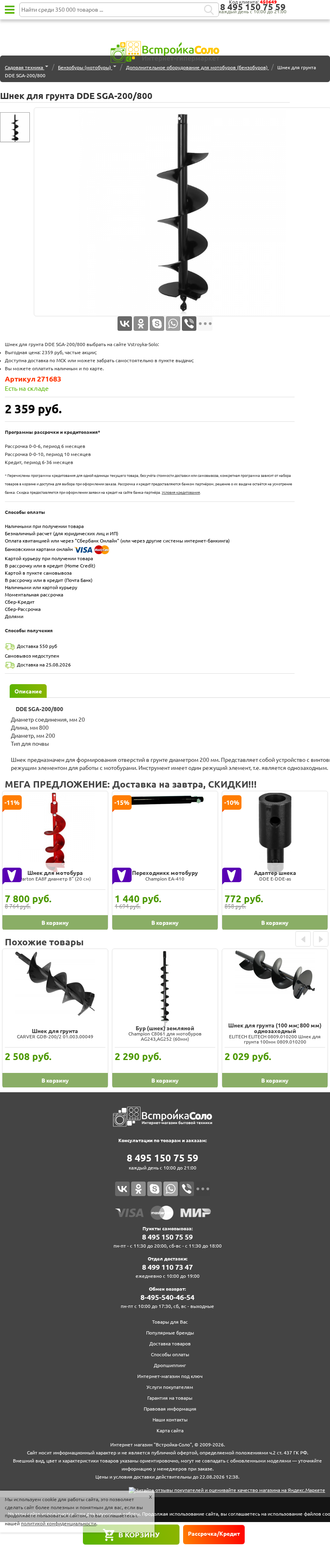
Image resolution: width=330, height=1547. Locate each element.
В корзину (139, 1534)
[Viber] (189, 323)
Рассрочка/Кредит (214, 1533)
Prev (303, 939)
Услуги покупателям (169, 1387)
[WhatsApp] (173, 323)
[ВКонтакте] (125, 323)
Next (320, 939)
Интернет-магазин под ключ (169, 1376)
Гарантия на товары (169, 1398)
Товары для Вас (170, 1321)
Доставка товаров (170, 1343)
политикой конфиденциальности (58, 1523)
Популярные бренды (170, 1332)
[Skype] (157, 323)
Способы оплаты (170, 1354)
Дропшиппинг (170, 1365)
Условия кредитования (181, 493)
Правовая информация (170, 1408)
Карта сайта (170, 1430)
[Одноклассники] (141, 323)
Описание (28, 691)
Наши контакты (170, 1419)
